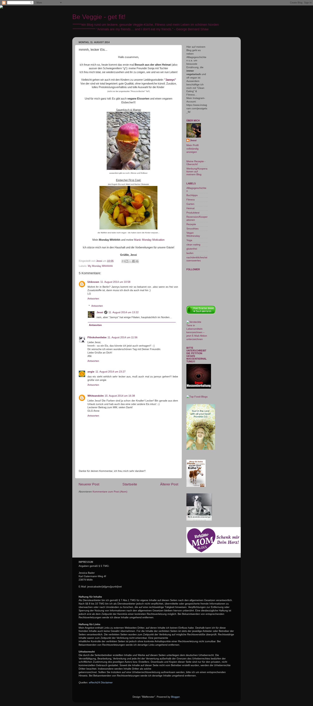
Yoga (189, 240)
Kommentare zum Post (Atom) (110, 491)
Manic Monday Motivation (149, 239)
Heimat (190, 208)
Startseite (129, 484)
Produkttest (192, 212)
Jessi (100, 312)
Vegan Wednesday (193, 234)
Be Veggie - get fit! (99, 16)
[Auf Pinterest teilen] (137, 261)
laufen (189, 253)
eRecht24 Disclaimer (101, 682)
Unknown (93, 282)
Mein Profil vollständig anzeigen (192, 149)
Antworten (93, 298)
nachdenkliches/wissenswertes (196, 259)
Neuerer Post (89, 484)
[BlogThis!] (127, 261)
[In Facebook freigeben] (133, 261)
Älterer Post (169, 484)
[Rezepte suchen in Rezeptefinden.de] (197, 396)
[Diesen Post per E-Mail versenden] (123, 261)
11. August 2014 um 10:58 (115, 282)
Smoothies (192, 228)
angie (90, 371)
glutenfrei (191, 248)
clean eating (193, 244)
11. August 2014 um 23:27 (110, 371)
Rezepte (191, 224)
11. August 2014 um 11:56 (122, 337)
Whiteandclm (95, 395)
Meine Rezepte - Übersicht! (195, 163)
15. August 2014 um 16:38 (120, 395)
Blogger (175, 696)
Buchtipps (192, 195)
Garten (190, 204)
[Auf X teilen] (130, 261)
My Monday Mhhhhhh (100, 266)
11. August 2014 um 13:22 (123, 312)
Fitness (190, 199)
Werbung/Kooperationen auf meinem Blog (196, 171)
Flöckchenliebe (97, 337)
